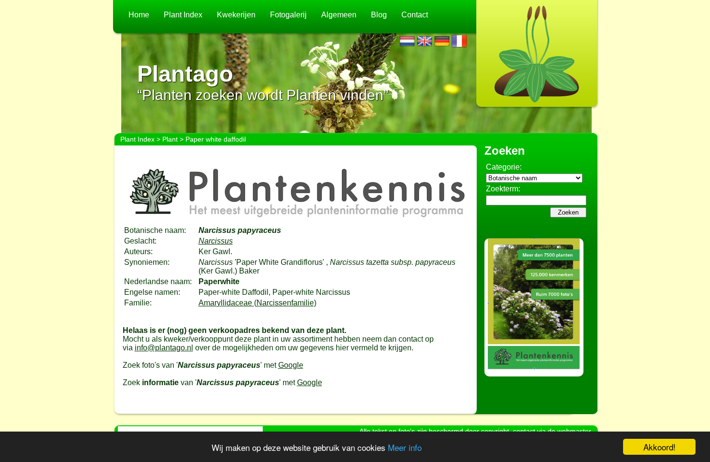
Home (138, 15)
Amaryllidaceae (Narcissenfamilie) (257, 303)
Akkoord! (659, 447)
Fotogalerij (288, 15)
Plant (170, 139)
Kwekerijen (236, 15)
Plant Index (183, 15)
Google (290, 365)
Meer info (405, 447)
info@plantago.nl (164, 348)
